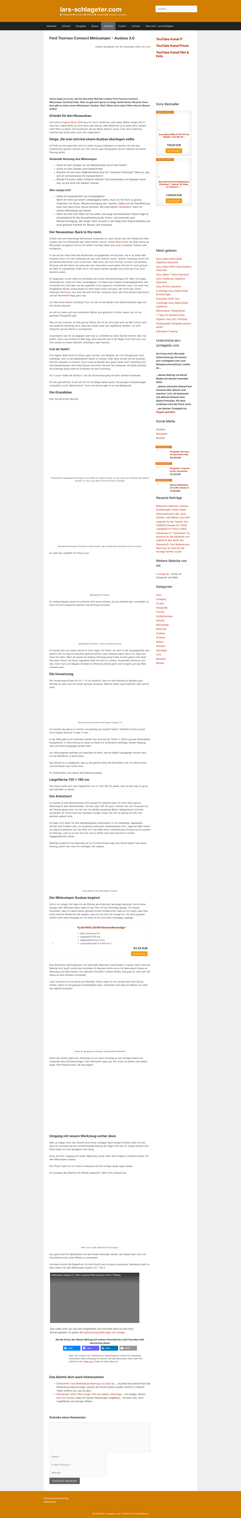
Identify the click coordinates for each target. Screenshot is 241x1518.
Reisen (94, 26)
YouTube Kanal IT (169, 39)
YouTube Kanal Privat (172, 46)
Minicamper (162, 624)
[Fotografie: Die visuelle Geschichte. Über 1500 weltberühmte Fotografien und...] (157, 454)
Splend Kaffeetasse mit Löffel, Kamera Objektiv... (179, 486)
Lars (148, 46)
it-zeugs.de (162, 574)
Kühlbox (77, 375)
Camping (108, 26)
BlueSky (160, 438)
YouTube (135, 26)
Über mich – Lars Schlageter (159, 26)
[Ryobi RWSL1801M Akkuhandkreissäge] (63, 935)
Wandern (161, 658)
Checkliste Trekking (167, 331)
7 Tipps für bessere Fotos (170, 315)
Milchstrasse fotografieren (170, 310)
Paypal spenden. (166, 412)
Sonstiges (161, 650)
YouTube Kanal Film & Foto (172, 54)
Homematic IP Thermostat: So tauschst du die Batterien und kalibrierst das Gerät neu (173, 537)
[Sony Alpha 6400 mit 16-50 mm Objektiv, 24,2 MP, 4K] (173, 122)
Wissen (160, 663)
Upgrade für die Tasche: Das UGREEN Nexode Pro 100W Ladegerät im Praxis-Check (172, 525)
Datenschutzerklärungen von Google (104, 1332)
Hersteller (99, 971)
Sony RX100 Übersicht (168, 286)
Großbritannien (164, 616)
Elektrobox (65, 292)
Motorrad (161, 629)
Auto (158, 595)
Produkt (160, 637)
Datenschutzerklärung (56, 1498)
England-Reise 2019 (72, 122)
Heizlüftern (125, 207)
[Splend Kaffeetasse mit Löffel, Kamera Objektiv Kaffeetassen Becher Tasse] (157, 487)
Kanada (160, 620)
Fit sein (160, 603)
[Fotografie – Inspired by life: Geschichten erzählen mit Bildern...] (157, 471)
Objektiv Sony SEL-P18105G (171, 319)
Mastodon (161, 433)
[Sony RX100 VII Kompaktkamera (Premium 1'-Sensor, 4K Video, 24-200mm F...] (173, 170)
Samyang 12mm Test (167, 298)
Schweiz (66, 26)
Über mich (88, 1361)
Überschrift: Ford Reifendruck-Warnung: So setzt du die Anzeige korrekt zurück (173, 548)
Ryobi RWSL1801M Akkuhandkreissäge (101, 927)
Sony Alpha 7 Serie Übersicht (172, 274)
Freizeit (122, 26)
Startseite (51, 26)
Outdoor (160, 633)
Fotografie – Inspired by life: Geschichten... (179, 470)
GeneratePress (141, 1513)
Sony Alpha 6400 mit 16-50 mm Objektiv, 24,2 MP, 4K (174, 135)
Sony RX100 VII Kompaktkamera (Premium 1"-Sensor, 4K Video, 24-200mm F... (174, 184)
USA (158, 654)
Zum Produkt (139, 954)
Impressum (50, 1501)
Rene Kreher (122, 241)
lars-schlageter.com (91, 9)
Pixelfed (160, 429)
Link (169, 393)
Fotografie (81, 26)
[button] (71, 1348)
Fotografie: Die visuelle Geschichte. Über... (179, 453)
